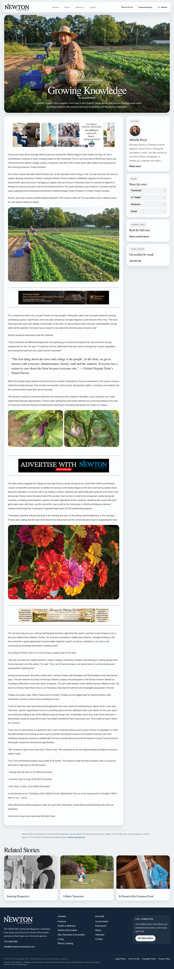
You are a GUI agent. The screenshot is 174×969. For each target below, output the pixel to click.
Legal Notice (120, 959)
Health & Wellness (67, 926)
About (66, 7)
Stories (55, 7)
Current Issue (101, 921)
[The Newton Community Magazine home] (22, 919)
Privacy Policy (164, 959)
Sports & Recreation (67, 930)
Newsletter (127, 7)
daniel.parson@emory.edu (92, 805)
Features (62, 921)
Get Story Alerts (145, 938)
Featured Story (145, 7)
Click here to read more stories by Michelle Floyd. (31, 816)
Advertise (79, 7)
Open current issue (139, 236)
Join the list (135, 261)
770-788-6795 (10, 941)
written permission (76, 837)
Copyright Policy (149, 959)
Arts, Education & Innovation (71, 935)
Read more (135, 166)
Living (60, 939)
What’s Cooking (65, 943)
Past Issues (100, 926)
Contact (92, 7)
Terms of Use (134, 959)
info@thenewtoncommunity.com (19, 947)
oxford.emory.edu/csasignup (26, 805)
